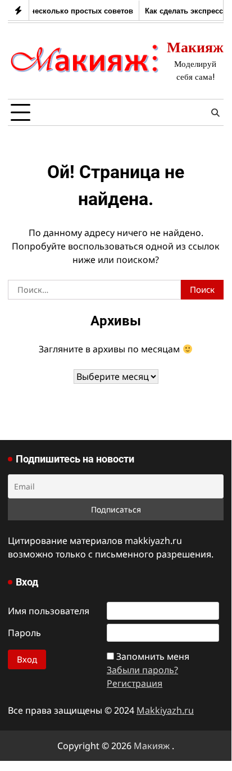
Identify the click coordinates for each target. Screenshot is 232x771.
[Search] (215, 112)
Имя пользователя (48, 611)
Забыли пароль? (142, 670)
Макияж (195, 47)
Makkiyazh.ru (165, 710)
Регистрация (134, 683)
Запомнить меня (152, 656)
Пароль (24, 633)
